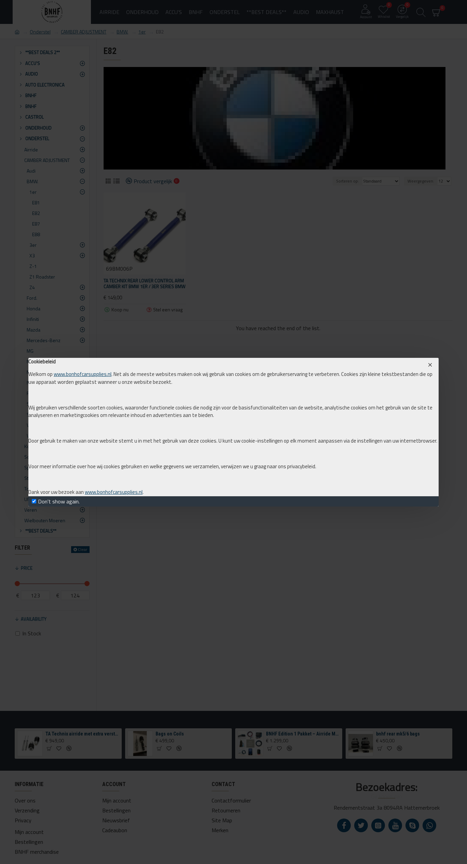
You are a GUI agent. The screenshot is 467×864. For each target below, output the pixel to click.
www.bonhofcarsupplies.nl (82, 374)
